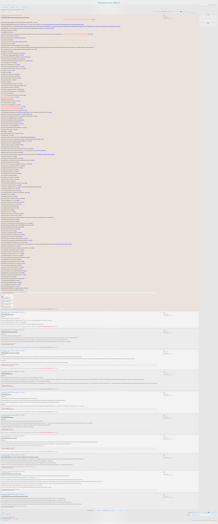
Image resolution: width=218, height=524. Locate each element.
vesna (164, 454)
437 (179, 11)
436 (177, 11)
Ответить (3, 11)
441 (186, 11)
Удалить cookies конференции (200, 520)
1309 (189, 11)
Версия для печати (192, 12)
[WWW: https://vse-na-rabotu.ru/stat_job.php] (163, 20)
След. (216, 510)
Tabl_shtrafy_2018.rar (6, 297)
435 (175, 11)
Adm (2, 16)
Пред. (2, 510)
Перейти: (188, 514)
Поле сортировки (105, 510)
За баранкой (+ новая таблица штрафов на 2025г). (13, 9)
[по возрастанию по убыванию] (124, 510)
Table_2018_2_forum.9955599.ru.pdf (8, 303)
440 (184, 11)
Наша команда (194, 520)
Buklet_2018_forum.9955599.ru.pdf (8, 300)
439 (182, 11)
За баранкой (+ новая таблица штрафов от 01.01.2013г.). (13, 312)
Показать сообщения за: (90, 510)
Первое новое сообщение (156, 11)
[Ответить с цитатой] (154, 15)
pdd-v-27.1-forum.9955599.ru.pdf (7, 306)
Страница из (170, 11)
